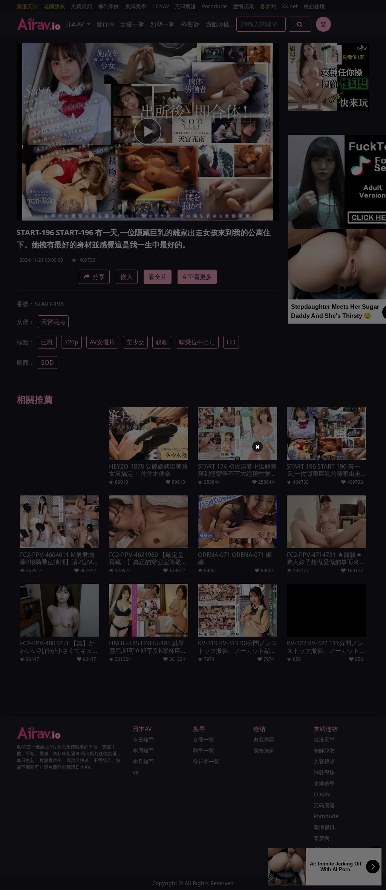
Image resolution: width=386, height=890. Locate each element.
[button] (257, 446)
